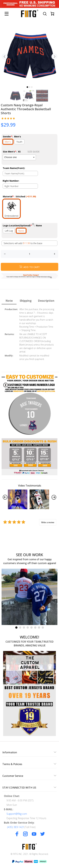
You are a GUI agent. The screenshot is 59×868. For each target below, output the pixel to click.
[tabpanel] (29, 54)
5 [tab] (31, 627)
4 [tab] (28, 627)
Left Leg (9, 230)
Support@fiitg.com (16, 813)
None (21, 230)
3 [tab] (32, 87)
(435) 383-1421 (15, 827)
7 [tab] (39, 627)
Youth (19, 141)
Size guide (33, 151)
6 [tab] (35, 627)
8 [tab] (43, 627)
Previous (5, 56)
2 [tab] (29, 87)
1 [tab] (27, 87)
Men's (8, 141)
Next (54, 56)
